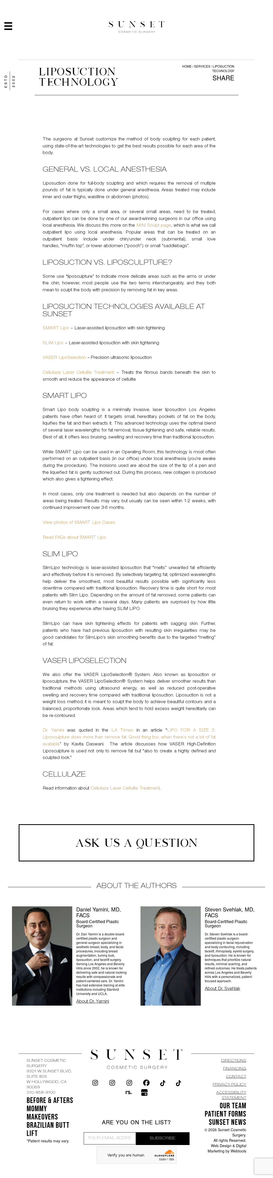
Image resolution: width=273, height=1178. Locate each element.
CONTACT (236, 1077)
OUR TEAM (233, 1106)
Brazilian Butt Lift (48, 1129)
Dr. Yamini (53, 730)
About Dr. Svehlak (222, 989)
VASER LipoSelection (64, 358)
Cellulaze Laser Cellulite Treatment (78, 373)
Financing (234, 1069)
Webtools (238, 1151)
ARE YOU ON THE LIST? (136, 1123)
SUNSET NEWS (227, 1122)
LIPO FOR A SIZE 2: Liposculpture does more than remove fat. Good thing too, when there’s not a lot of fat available (129, 737)
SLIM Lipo (53, 343)
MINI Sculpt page (153, 225)
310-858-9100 (41, 1093)
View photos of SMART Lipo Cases (79, 523)
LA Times (122, 730)
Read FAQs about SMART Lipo (74, 538)
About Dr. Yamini (92, 1001)
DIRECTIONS (233, 1061)
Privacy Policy (229, 1085)
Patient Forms (225, 1114)
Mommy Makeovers (42, 1113)
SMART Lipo (56, 328)
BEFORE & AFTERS (50, 1100)
